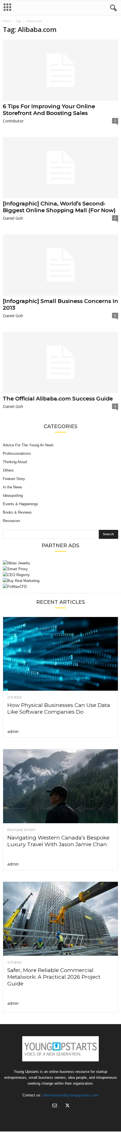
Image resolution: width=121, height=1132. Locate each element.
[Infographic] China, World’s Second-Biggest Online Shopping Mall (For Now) (59, 207)
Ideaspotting (13, 495)
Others (8, 470)
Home (6, 21)
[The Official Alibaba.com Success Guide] (60, 362)
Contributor (13, 121)
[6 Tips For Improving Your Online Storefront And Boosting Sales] (60, 70)
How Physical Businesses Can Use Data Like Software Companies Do (58, 708)
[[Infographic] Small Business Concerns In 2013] (60, 265)
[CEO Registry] (60, 575)
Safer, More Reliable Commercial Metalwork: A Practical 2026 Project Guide (53, 977)
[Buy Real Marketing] (60, 581)
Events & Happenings (20, 504)
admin (13, 731)
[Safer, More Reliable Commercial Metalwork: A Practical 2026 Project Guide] (60, 919)
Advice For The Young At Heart (28, 445)
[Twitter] (67, 1106)
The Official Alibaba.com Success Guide (58, 398)
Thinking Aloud (15, 462)
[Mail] (54, 1106)
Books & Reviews (17, 512)
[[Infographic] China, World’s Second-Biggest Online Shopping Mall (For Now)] (60, 167)
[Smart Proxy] (60, 569)
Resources (11, 521)
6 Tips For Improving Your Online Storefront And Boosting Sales (49, 109)
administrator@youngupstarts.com (70, 1095)
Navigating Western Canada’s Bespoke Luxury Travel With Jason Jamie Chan (58, 841)
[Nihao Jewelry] (60, 563)
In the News (12, 487)
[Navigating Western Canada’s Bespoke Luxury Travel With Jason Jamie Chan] (60, 786)
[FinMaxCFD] (60, 587)
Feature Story (14, 479)
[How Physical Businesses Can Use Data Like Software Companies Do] (60, 654)
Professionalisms (17, 453)
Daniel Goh (13, 218)
